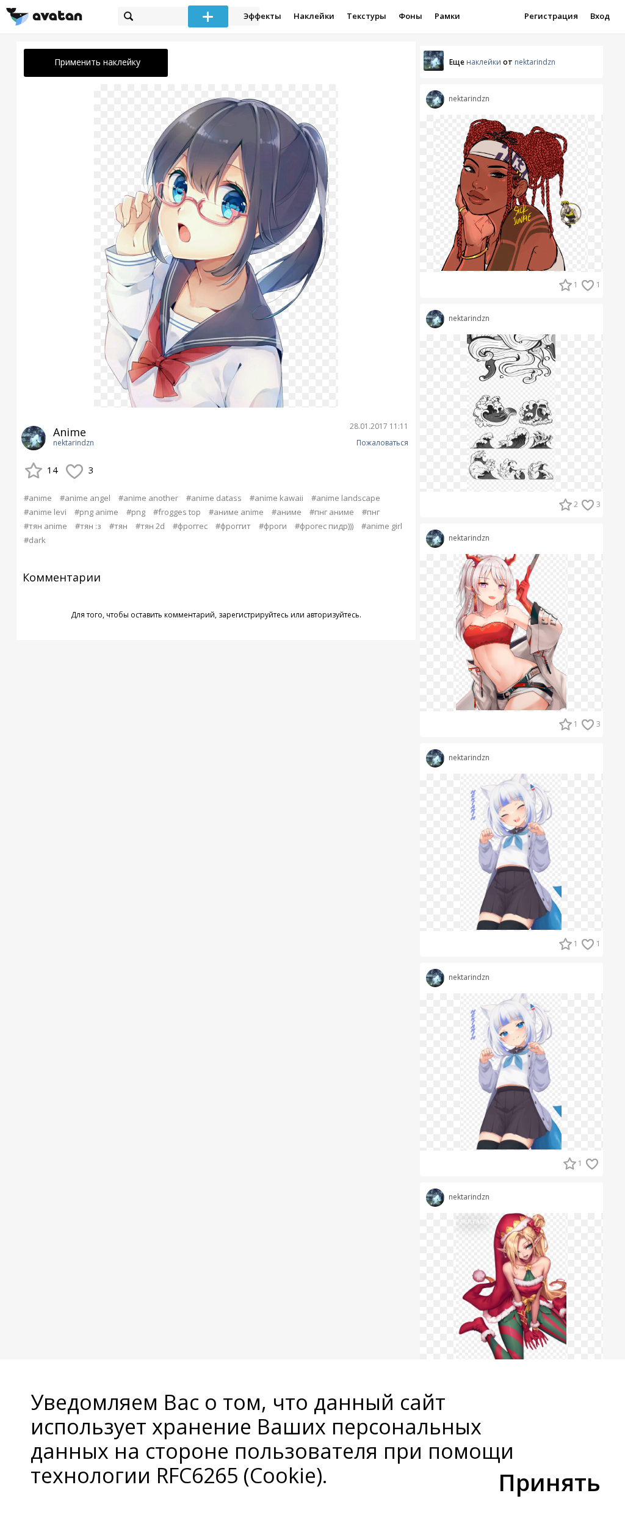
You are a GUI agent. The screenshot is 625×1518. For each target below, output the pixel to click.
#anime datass (214, 497)
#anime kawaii (276, 497)
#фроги (273, 525)
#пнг (371, 511)
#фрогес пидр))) (324, 525)
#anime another (148, 497)
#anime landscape (345, 497)
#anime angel (85, 497)
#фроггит (233, 525)
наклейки (483, 62)
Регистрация (551, 15)
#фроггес (190, 525)
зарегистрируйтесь (254, 615)
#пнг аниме (331, 511)
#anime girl (381, 525)
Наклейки (314, 15)
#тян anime (45, 525)
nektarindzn (73, 443)
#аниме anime (236, 511)
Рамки (447, 15)
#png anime (96, 511)
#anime (38, 497)
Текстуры (366, 15)
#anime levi (45, 511)
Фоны (410, 15)
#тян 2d (150, 525)
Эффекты (262, 15)
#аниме (287, 511)
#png (135, 511)
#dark (35, 539)
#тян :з (88, 525)
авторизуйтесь (332, 615)
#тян (118, 525)
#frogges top (177, 511)
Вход (600, 15)
